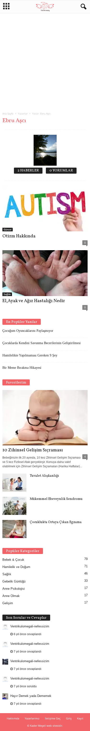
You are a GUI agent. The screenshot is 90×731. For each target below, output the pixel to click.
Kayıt (80, 718)
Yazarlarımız (32, 718)
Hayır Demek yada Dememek (30, 696)
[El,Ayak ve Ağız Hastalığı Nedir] (45, 273)
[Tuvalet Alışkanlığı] (14, 483)
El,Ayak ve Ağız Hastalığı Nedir (33, 301)
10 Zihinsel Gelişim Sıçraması (32, 450)
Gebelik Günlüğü (13, 581)
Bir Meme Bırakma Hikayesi (21, 367)
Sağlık (7, 294)
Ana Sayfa (7, 113)
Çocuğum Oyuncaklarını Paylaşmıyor (27, 331)
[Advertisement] (45, 60)
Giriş (69, 718)
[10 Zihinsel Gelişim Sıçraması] (45, 418)
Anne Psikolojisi (13, 588)
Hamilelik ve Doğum (16, 567)
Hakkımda (13, 718)
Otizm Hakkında (19, 236)
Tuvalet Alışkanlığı (44, 476)
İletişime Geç (52, 718)
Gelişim (7, 603)
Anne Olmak (11, 596)
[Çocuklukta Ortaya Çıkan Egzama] (14, 529)
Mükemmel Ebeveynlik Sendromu (56, 499)
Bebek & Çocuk (13, 559)
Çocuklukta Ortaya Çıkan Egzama (56, 522)
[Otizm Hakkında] (45, 208)
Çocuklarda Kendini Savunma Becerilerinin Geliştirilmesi (41, 343)
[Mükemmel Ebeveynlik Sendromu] (14, 506)
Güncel (8, 229)
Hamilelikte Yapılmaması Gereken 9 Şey (29, 355)
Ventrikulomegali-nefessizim (29, 626)
